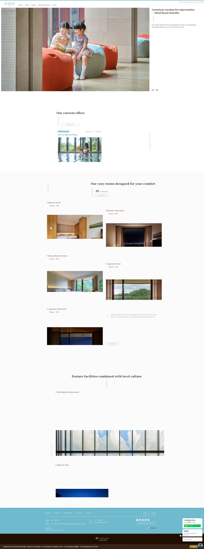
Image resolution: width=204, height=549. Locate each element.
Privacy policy (48, 528)
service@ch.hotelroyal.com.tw (101, 522)
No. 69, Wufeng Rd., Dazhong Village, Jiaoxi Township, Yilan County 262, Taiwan (68, 523)
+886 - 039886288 (55, 520)
